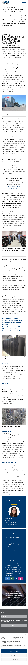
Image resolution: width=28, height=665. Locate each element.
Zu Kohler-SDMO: (7, 431)
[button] (26, 634)
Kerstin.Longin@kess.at (11, 524)
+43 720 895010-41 (11, 522)
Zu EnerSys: (5, 383)
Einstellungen (14, 659)
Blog (7, 7)
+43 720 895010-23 (14, 186)
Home (3, 7)
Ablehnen (14, 655)
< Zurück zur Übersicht (8, 495)
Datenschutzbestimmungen (15, 662)
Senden (14, 625)
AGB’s (3, 632)
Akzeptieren (14, 651)
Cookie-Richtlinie (5, 662)
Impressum (23, 662)
